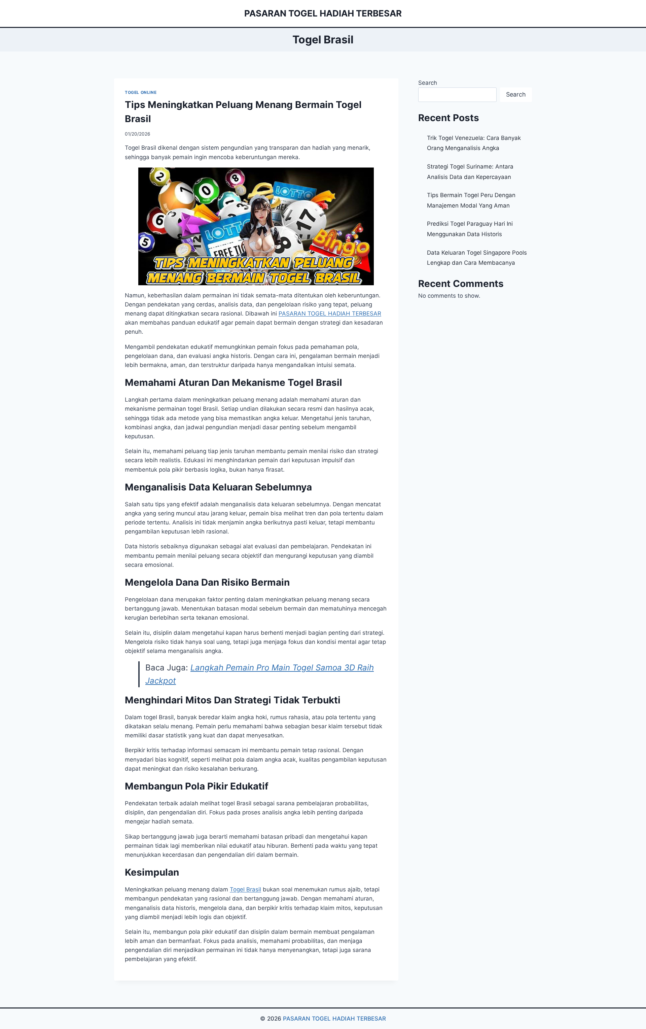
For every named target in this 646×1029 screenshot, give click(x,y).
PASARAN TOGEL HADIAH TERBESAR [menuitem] (330, 313)
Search (427, 82)
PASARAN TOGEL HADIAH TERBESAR (334, 1018)
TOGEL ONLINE (140, 92)
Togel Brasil (245, 889)
